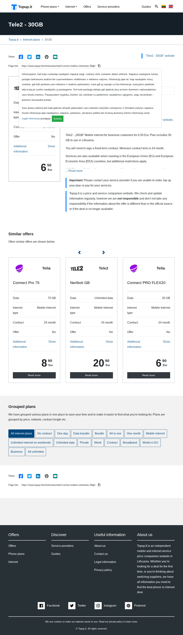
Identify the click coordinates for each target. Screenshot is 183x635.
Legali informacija (31, 118)
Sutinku (57, 118)
